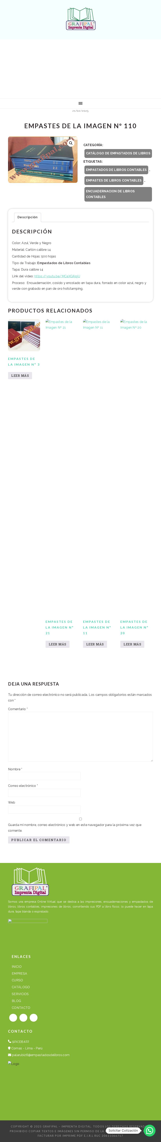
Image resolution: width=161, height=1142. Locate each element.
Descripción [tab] (27, 217)
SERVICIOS (20, 994)
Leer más (20, 375)
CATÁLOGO (21, 987)
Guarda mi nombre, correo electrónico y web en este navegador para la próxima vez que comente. (74, 827)
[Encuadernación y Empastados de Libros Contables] (80, 26)
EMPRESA (19, 973)
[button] (70, 143)
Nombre (15, 769)
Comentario (18, 709)
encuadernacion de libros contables (110, 194)
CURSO (17, 980)
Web (11, 802)
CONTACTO (21, 1008)
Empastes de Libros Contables (114, 180)
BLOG (16, 1001)
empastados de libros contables (116, 170)
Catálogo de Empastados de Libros (118, 153)
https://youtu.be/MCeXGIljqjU (57, 276)
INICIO (17, 967)
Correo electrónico (23, 786)
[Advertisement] (80, 68)
